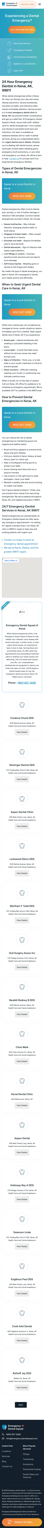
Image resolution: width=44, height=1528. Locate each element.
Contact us (14, 158)
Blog (4, 1461)
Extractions (28, 1464)
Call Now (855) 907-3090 (22, 30)
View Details (22, 732)
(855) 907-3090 (27, 4)
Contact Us (7, 1466)
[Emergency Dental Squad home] (13, 1428)
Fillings (26, 1454)
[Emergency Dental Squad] (10, 4)
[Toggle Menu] (39, 4)
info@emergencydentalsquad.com (22, 1438)
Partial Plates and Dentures (31, 1475)
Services (6, 1456)
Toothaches (28, 1459)
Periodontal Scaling (32, 1469)
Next (21, 1405)
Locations (6, 1451)
